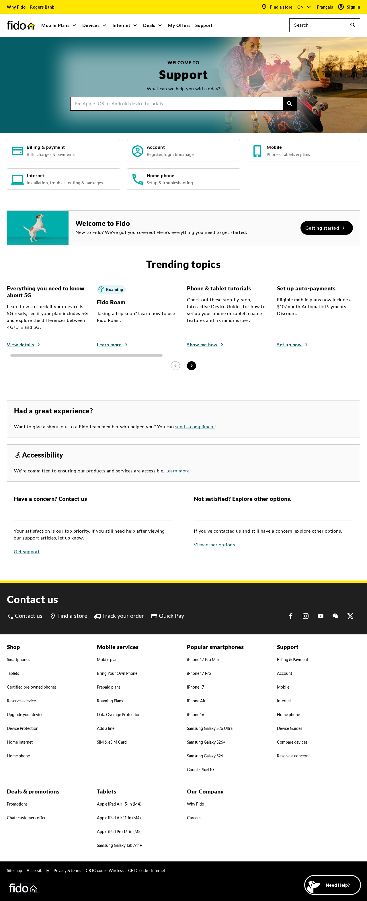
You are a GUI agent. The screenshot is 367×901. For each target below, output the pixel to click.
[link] (16, 7)
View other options (214, 544)
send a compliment (195, 426)
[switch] (325, 7)
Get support (27, 551)
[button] (304, 7)
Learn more (177, 470)
